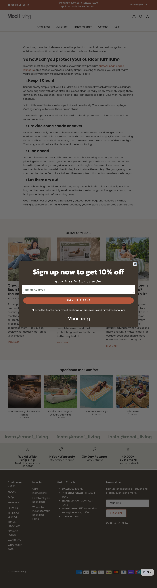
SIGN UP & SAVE (78, 300)
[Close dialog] (135, 264)
